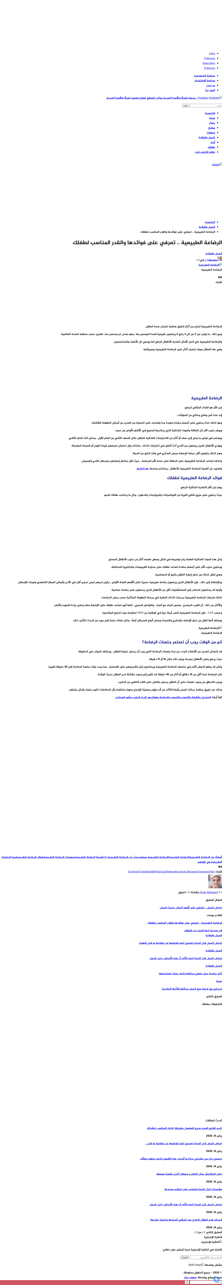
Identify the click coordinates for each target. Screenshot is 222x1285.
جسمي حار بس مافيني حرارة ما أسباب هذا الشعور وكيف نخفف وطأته (181, 1159)
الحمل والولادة (207, 137)
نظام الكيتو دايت (205, 152)
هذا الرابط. (142, 468)
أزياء (212, 142)
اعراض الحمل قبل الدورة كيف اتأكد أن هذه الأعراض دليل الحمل (186, 1204)
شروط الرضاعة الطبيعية (89, 857)
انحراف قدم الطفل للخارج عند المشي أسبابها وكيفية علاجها (186, 1220)
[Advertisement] (118, 24)
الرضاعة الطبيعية (178, 857)
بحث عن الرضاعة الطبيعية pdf (121, 857)
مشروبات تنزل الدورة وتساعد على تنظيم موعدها (193, 1189)
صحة (212, 118)
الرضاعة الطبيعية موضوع (153, 857)
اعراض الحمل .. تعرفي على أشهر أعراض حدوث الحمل (191, 907)
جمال (212, 123)
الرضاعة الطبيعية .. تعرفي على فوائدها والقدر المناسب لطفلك (185, 923)
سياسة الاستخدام (204, 80)
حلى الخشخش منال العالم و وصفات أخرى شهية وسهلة (189, 1174)
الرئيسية (210, 113)
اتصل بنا (210, 90)
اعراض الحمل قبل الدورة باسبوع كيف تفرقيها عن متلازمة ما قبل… (183, 1143)
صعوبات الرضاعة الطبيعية (59, 857)
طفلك (211, 147)
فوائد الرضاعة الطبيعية (29, 857)
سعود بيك (190, 1277)
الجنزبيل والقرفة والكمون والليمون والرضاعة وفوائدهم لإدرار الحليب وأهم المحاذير (163, 697)
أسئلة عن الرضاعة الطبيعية (205, 857)
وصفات (211, 132)
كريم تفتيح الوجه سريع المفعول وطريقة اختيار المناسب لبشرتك (184, 1128)
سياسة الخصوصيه (204, 76)
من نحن (210, 85)
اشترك (184, 1257)
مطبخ (211, 128)
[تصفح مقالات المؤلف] (215, 887)
